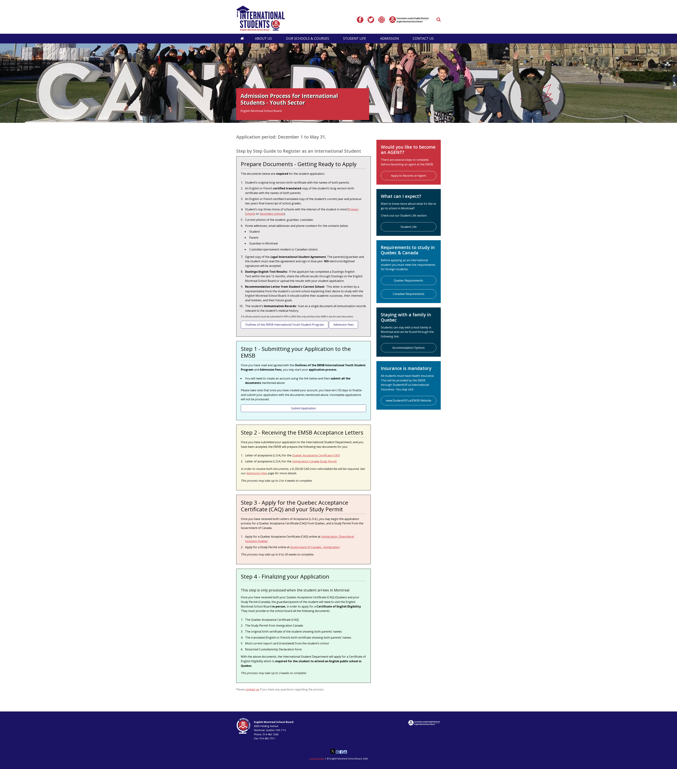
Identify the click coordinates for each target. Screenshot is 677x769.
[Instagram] (382, 20)
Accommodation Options (408, 348)
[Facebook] (361, 20)
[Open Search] (439, 20)
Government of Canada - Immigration (315, 547)
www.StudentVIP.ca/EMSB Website (408, 400)
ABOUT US (263, 38)
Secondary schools (272, 214)
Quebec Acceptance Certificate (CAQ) (316, 455)
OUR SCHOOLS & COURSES (307, 38)
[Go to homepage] (242, 39)
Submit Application (303, 408)
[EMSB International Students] (296, 18)
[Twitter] (372, 20)
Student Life (409, 227)
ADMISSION (389, 38)
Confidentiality (317, 758)
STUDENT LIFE (354, 38)
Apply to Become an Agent (408, 176)
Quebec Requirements (408, 280)
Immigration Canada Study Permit (314, 461)
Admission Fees (343, 325)
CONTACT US (423, 38)
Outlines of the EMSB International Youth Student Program (284, 325)
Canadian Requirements (408, 294)
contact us (252, 689)
